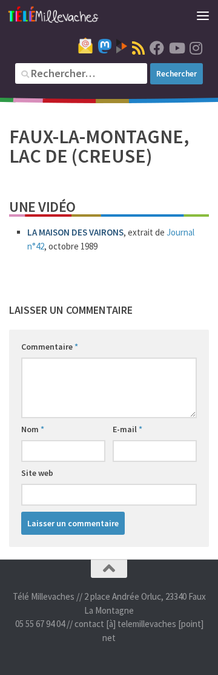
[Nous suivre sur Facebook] (157, 48)
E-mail (127, 429)
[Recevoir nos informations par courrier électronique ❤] (85, 45)
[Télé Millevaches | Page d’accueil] (68, 15)
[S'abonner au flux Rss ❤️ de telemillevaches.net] (138, 48)
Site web (37, 472)
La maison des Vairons (75, 232)
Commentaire (49, 346)
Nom (32, 429)
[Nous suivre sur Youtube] (176, 48)
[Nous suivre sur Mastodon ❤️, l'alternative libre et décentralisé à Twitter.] (104, 46)
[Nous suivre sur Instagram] (195, 48)
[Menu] (203, 15)
